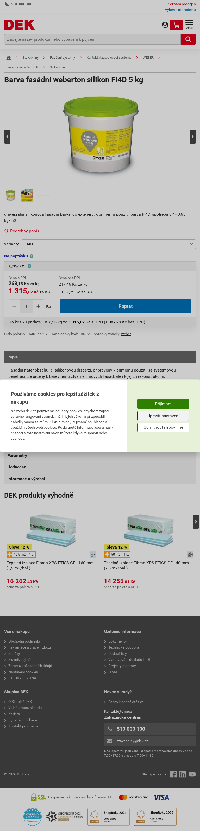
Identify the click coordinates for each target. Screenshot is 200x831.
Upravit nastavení (163, 415)
